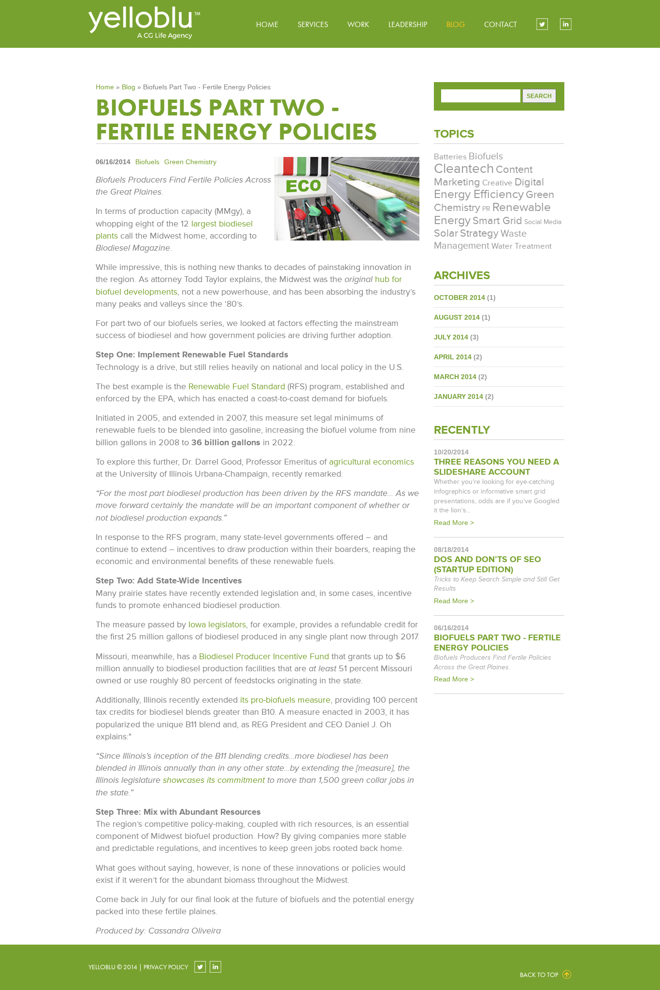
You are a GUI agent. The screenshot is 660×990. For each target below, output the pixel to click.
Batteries (450, 157)
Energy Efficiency (479, 194)
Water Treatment (521, 246)
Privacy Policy (165, 966)
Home (267, 24)
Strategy (479, 233)
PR (486, 209)
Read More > (454, 522)
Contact (500, 24)
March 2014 (455, 377)
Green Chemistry (190, 162)
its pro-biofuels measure (285, 699)
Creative (497, 183)
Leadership (407, 24)
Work (358, 24)
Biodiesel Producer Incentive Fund (264, 656)
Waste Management (480, 240)
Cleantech (464, 168)
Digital (529, 182)
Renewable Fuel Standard (236, 386)
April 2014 (453, 357)
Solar (446, 233)
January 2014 (458, 396)
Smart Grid (497, 220)
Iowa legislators (217, 624)
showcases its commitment (214, 780)
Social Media (542, 222)
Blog (455, 24)
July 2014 (451, 337)
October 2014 (459, 297)
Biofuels (147, 162)
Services (313, 24)
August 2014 (457, 317)
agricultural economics (371, 461)
